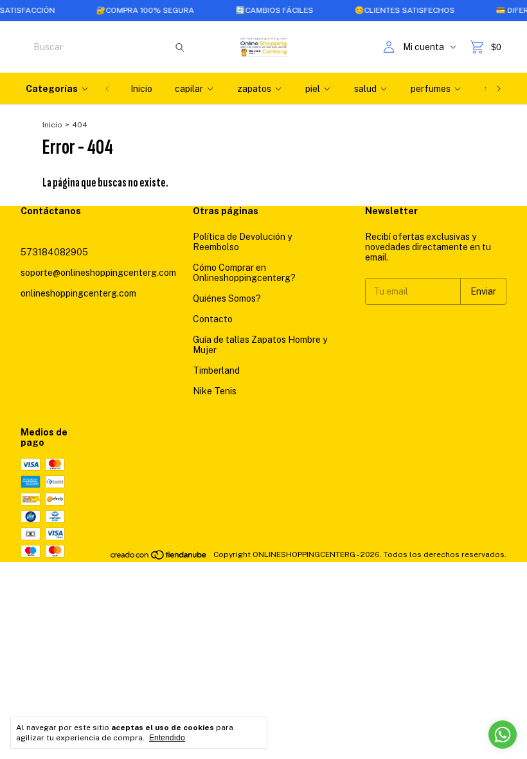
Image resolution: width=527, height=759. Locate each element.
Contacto (213, 319)
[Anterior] (107, 88)
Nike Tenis (215, 391)
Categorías (52, 89)
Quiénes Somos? (227, 298)
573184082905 (54, 252)
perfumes (431, 89)
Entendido (167, 737)
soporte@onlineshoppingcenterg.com (98, 273)
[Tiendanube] (159, 557)
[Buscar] (180, 47)
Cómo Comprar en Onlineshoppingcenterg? (244, 272)
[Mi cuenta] (388, 47)
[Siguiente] (499, 88)
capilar (189, 89)
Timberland (216, 370)
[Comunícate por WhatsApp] (502, 734)
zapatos (254, 89)
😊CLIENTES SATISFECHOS (396, 10)
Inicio (141, 89)
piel (312, 89)
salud (365, 89)
